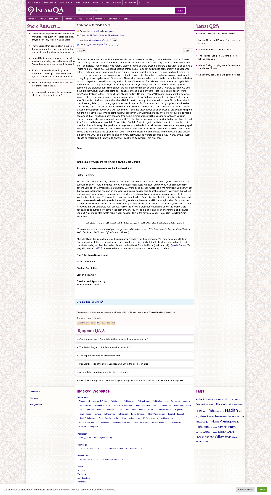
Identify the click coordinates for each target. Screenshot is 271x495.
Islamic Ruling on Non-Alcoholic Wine (216, 33)
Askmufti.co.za (144, 401)
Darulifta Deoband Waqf (123, 405)
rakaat (214, 432)
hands (211, 416)
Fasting (204, 411)
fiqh (211, 410)
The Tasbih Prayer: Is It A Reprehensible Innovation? (105, 347)
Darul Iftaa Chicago (182, 405)
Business (113, 19)
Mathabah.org (135, 418)
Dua (98, 323)
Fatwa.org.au (109, 414)
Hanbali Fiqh (81, 2)
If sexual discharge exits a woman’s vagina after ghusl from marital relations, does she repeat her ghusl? (131, 380)
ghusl (222, 411)
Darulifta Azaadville (102, 405)
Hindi (106, 45)
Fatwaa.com (123, 414)
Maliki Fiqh (48, 2)
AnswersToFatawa (100, 401)
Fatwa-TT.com (85, 414)
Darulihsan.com (146, 410)
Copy (114, 40)
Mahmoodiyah (120, 418)
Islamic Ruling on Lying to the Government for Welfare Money (219, 67)
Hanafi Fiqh (33, 2)
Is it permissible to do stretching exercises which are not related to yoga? (52, 93)
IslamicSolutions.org (87, 418)
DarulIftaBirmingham (127, 410)
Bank (208, 399)
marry (236, 421)
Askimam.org (109, 31)
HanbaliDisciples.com (88, 459)
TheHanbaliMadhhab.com (111, 459)
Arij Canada (116, 401)
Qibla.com (105, 422)
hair (240, 411)
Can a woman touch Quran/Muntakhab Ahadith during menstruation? (113, 339)
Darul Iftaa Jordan (86, 448)
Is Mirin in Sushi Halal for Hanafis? (215, 49)
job (242, 417)
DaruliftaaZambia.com (106, 410)
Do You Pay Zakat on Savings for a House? (219, 74)
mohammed (204, 426)
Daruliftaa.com (165, 405)
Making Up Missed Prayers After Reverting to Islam (219, 41)
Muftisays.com (167, 418)
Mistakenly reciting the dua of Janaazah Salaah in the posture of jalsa (113, 364)
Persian (111, 45)
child (225, 399)
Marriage (68, 19)
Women (98, 19)
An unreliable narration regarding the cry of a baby (104, 372)
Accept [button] (262, 489)
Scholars (105, 2)
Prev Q (81, 51)
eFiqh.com (178, 410)
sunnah (209, 437)
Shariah (200, 437)
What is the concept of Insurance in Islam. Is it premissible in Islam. (52, 84)
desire (93, 323)
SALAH (231, 431)
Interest (235, 416)
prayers (199, 432)
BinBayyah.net (85, 438)
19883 (97, 248)
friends (217, 411)
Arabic (88, 45)
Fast (108, 323)
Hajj (80, 19)
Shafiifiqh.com (136, 448)
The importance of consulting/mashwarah (99, 355)
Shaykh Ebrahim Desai (95, 35)
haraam (220, 416)
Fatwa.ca (97, 414)
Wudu (199, 441)
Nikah (215, 427)
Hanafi (204, 416)
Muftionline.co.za (150, 418)
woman (226, 437)
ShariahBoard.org (141, 422)
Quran (43, 19)
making (214, 421)
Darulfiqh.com (85, 405)
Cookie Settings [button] (245, 489)
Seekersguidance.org (122, 422)
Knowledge (202, 421)
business (216, 399)
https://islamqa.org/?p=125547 (100, 40)
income (228, 417)
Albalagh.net (84, 401)
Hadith (89, 19)
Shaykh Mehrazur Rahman (115, 35)
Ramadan (53, 19)
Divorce (220, 404)
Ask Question (130, 2)
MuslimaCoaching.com (88, 422)
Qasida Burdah (178, 245)
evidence (235, 405)
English (100, 45)
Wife (218, 437)
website (137, 242)
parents (222, 426)
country (212, 405)
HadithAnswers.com (156, 414)
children (234, 399)
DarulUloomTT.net (163, 410)
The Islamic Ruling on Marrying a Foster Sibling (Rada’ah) (218, 57)
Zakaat (127, 19)
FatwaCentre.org (138, 414)
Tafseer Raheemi (159, 422)
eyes (103, 323)
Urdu (117, 45)
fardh (241, 405)
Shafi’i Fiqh (82, 445)
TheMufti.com (175, 422)
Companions (202, 404)
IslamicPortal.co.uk (176, 414)
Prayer (31, 19)
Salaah (222, 431)
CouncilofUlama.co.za (180, 401)
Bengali (94, 45)
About (95, 2)
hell (113, 323)
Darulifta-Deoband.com (146, 405)
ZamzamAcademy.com (88, 427)
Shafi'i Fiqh (64, 2)
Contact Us (144, 2)
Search (179, 10)
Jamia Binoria (105, 418)
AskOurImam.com (160, 401)
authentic (201, 399)
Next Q (188, 51)
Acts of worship (83, 323)
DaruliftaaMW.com (86, 410)
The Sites (117, 2)
